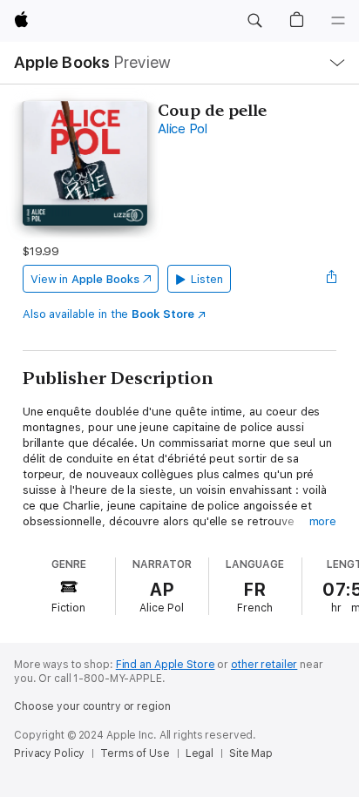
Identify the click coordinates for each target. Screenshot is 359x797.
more (323, 521)
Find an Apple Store (165, 665)
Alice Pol (182, 129)
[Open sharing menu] (331, 279)
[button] (254, 21)
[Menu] (338, 21)
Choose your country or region (92, 706)
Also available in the (108, 314)
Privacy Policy (49, 753)
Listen (207, 279)
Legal (199, 753)
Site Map (251, 753)
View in (84, 279)
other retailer (264, 665)
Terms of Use (135, 753)
